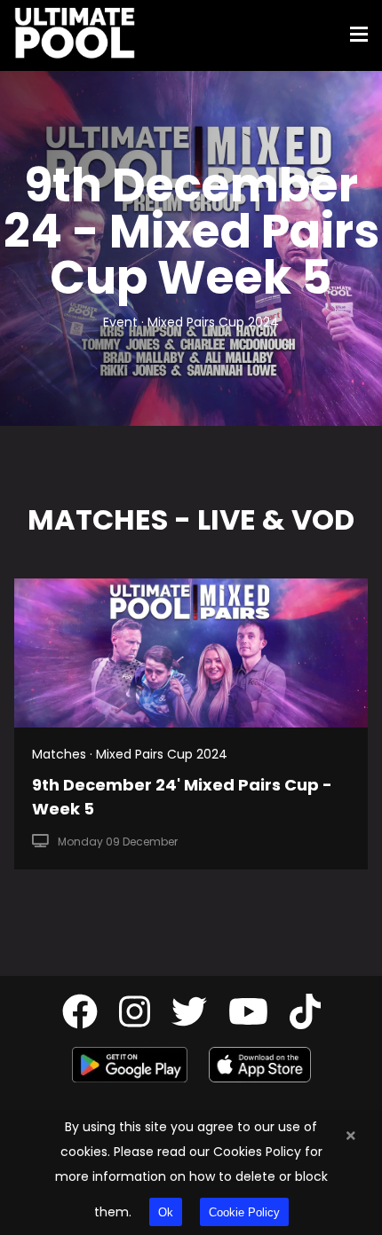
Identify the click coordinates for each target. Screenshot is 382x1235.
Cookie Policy (244, 1212)
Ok (165, 1212)
